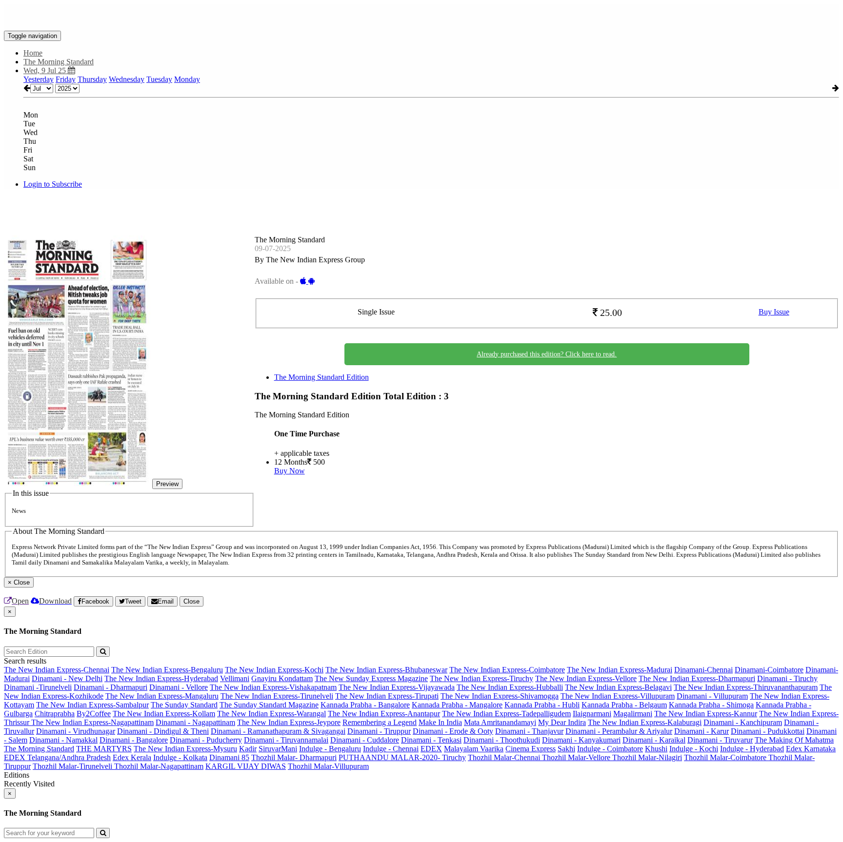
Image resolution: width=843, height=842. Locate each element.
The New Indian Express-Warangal (271, 713)
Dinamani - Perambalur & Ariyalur (618, 731)
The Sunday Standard (184, 705)
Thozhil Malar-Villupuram (328, 766)
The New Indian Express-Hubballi (510, 687)
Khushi (656, 748)
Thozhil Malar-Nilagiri (647, 757)
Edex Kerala (132, 757)
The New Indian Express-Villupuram (618, 696)
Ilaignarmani (592, 713)
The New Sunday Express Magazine (371, 678)
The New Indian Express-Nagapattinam (92, 722)
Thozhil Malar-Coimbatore (726, 757)
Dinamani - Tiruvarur (720, 740)
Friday (66, 79)
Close (191, 601)
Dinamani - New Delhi (67, 678)
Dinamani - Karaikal (653, 740)
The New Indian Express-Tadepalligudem (506, 713)
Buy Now (289, 471)
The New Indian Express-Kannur (705, 713)
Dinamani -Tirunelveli (38, 687)
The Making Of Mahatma (794, 740)
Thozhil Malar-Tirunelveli (73, 766)
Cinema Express (530, 748)
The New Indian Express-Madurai (619, 670)
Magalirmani (632, 713)
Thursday (92, 79)
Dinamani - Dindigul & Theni (163, 731)
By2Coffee (94, 713)
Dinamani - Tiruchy (787, 678)
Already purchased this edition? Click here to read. (547, 354)
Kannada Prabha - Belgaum (624, 705)
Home (32, 53)
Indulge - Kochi (693, 748)
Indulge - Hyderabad (752, 748)
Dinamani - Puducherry (206, 740)
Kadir (248, 748)
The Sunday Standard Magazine (269, 705)
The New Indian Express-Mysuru (185, 748)
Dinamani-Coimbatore (769, 670)
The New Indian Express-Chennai (56, 670)
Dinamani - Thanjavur (529, 731)
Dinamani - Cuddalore (364, 740)
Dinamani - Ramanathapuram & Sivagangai (278, 731)
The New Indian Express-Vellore (586, 678)
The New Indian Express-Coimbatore (507, 670)
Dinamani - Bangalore (134, 740)
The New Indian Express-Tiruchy (481, 678)
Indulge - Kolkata (180, 757)
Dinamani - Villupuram (712, 696)
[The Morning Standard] (421, 16)
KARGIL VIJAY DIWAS (245, 766)
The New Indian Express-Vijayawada (397, 687)
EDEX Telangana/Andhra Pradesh (57, 757)
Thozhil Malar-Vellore (577, 757)
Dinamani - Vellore (178, 687)
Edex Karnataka (811, 748)
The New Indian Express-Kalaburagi (645, 722)
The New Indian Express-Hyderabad (161, 678)
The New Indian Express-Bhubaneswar (386, 670)
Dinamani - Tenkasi (431, 740)
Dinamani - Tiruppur (379, 731)
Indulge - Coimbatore (610, 748)
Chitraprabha (55, 713)
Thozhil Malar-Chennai (505, 757)
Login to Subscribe (52, 184)
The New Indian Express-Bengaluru (167, 670)
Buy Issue (774, 312)
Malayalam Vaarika (473, 748)
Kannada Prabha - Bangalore (365, 705)
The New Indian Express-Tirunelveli (277, 696)
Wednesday (126, 79)
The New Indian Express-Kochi (274, 670)
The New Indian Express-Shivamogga (500, 696)
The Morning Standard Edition (321, 377)
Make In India (440, 722)
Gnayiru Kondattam (282, 678)
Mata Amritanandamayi (500, 722)
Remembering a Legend (379, 722)
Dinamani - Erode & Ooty (453, 731)
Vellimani (234, 678)
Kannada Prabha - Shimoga (711, 705)
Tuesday (159, 79)
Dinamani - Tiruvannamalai (286, 740)
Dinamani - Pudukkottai (767, 731)
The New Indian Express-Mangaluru (162, 696)
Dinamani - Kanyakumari (581, 740)
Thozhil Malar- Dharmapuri (294, 757)
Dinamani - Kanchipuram (742, 722)
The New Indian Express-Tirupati (387, 696)
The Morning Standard (39, 748)
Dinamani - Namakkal (63, 740)
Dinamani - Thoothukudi (501, 740)
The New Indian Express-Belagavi (618, 687)
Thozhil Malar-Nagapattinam (158, 766)
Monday (187, 79)
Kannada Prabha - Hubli (542, 705)
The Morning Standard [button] (58, 62)
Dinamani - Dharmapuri (110, 687)
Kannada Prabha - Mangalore (457, 705)
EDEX (431, 748)
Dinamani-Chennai (703, 670)
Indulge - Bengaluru (330, 748)
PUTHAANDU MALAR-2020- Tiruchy (402, 757)
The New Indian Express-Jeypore (289, 722)
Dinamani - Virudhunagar (75, 731)
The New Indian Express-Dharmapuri (697, 678)
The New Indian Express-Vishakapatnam (273, 687)
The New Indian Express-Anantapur (384, 713)
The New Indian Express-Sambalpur (92, 705)
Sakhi (566, 748)
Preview (167, 484)
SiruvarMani (278, 748)
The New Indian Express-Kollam (164, 713)
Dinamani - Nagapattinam (195, 722)
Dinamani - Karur (701, 731)
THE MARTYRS (104, 748)
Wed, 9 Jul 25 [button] (45, 70)
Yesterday (38, 79)
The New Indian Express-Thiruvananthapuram (746, 687)
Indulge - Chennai (391, 748)
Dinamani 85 (229, 757)
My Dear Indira (562, 722)
